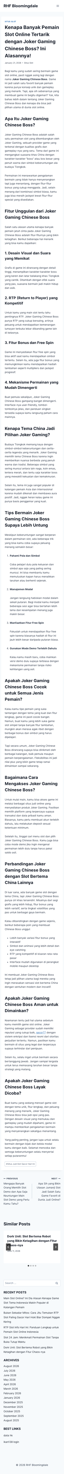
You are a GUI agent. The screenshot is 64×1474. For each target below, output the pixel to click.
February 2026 (12, 1393)
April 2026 (10, 1384)
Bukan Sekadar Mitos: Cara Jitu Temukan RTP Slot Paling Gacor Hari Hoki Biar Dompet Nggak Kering (32, 1317)
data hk (8, 1435)
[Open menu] (57, 6)
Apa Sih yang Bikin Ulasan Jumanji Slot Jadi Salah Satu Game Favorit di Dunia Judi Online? (48, 1189)
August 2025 (11, 1420)
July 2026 (9, 1370)
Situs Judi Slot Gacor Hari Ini (20, 1164)
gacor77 (41, 1032)
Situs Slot (10, 21)
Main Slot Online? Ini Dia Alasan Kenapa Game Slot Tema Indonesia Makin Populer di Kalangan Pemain (31, 1303)
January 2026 (12, 1397)
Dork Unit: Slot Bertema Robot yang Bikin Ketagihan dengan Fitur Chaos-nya (32, 1241)
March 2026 (11, 1388)
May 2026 (10, 1379)
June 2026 (10, 1375)
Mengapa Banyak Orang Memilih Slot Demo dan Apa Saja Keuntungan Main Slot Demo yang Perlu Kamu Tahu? (16, 1191)
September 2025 (14, 1415)
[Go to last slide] (8, 1247)
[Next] (55, 1247)
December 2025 (13, 1402)
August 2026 (11, 1366)
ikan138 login (11, 1441)
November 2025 (13, 1406)
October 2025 (12, 1411)
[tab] (28, 1265)
